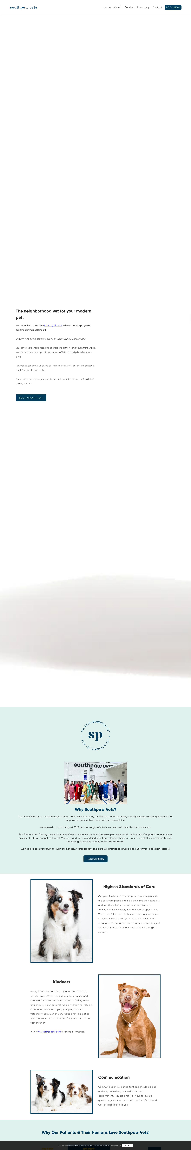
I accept (127, 1145)
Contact (157, 7)
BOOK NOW (173, 7)
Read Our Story (95, 859)
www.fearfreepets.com (48, 1031)
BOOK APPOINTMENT (31, 397)
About (117, 7)
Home (107, 7)
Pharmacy (143, 7)
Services (130, 7)
